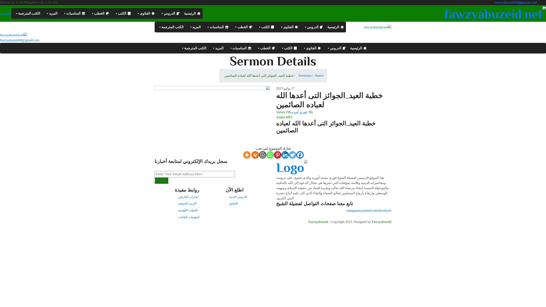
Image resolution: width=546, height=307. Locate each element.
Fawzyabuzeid (318, 222)
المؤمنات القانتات (188, 217)
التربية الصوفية (187, 203)
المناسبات (73, 13)
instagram (353, 210)
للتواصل (5, 13)
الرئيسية (190, 13)
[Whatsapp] (270, 155)
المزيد (53, 13)
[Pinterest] (277, 155)
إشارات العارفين (188, 196)
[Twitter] (292, 155)
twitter (374, 210)
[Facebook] (300, 155)
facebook (385, 210)
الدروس (169, 13)
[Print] (255, 155)
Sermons (305, 76)
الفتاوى (145, 13)
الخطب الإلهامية (188, 210)
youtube (365, 210)
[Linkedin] (285, 155)
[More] (246, 155)
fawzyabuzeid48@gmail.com (515, 2)
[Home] (13, 35)
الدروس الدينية (238, 196)
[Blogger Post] (262, 155)
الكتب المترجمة (29, 13)
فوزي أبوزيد (299, 112)
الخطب (99, 13)
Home (319, 76)
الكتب (122, 13)
